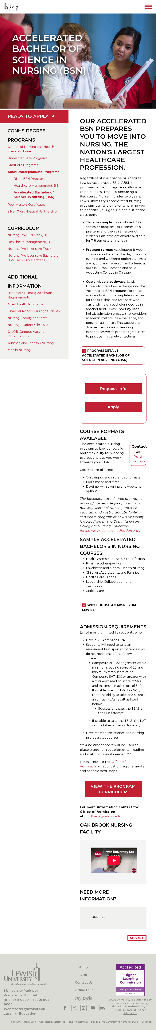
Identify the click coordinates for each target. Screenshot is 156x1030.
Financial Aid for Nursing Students (34, 311)
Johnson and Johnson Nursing (31, 343)
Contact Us (83, 982)
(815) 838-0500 (16, 1000)
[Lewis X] (74, 1008)
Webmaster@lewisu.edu (24, 1009)
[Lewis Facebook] (65, 1008)
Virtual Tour (83, 990)
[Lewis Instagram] (83, 1008)
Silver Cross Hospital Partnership (32, 211)
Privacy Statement (78, 1021)
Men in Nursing (19, 350)
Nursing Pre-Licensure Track (29, 249)
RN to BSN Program (29, 179)
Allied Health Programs (25, 304)
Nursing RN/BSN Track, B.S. (28, 235)
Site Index (147, 1021)
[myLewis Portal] (83, 999)
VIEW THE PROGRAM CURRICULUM (113, 789)
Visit (83, 975)
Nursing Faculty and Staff (27, 318)
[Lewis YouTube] (93, 1008)
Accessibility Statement (52, 1021)
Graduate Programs (23, 165)
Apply (113, 407)
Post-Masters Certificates (26, 204)
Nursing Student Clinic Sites (29, 325)
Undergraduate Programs (27, 158)
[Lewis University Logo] (11, 6)
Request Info (113, 388)
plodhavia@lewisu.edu (103, 816)
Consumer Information (23, 1021)
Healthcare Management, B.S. (36, 185)
